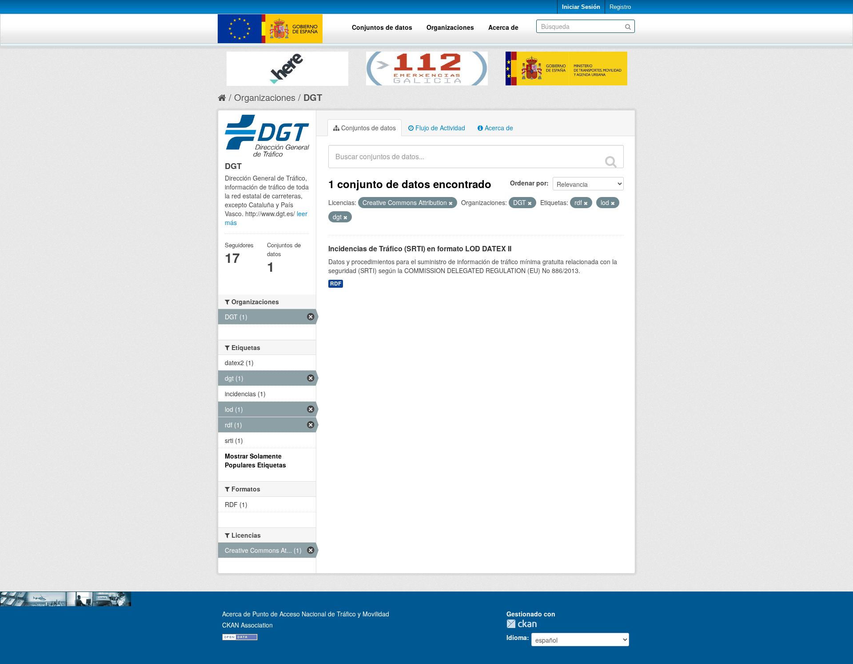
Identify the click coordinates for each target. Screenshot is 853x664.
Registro (620, 7)
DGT (312, 97)
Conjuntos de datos (382, 27)
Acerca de (503, 27)
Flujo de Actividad (439, 127)
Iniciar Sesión (581, 7)
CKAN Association (247, 624)
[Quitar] (451, 202)
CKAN (523, 623)
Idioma (516, 637)
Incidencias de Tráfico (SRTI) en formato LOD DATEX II (419, 248)
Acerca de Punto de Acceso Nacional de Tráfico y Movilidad (305, 613)
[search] (611, 161)
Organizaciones (450, 27)
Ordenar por (528, 182)
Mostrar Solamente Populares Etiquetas (255, 460)
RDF (335, 283)
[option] (287, 66)
